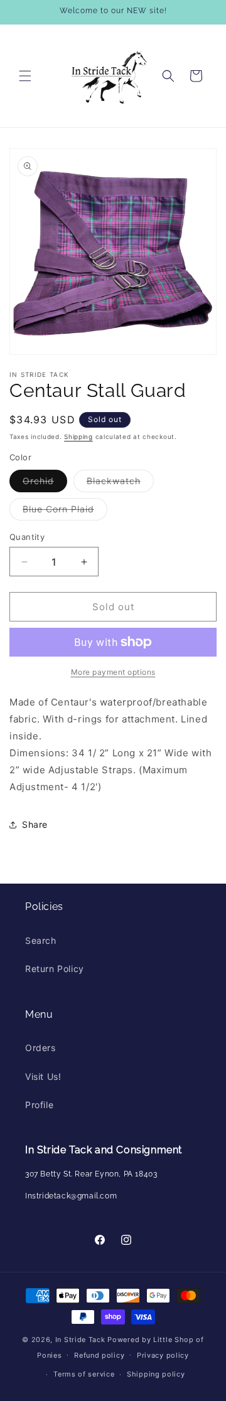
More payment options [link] (113, 672)
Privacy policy (163, 1355)
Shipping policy (156, 1374)
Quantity (27, 537)
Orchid (45, 483)
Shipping (78, 436)
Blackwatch (120, 483)
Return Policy (54, 968)
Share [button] (35, 824)
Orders (40, 1047)
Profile (39, 1104)
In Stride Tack (80, 1339)
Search (40, 940)
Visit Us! (43, 1076)
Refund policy (99, 1355)
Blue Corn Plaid (65, 512)
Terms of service (83, 1374)
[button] (25, 76)
